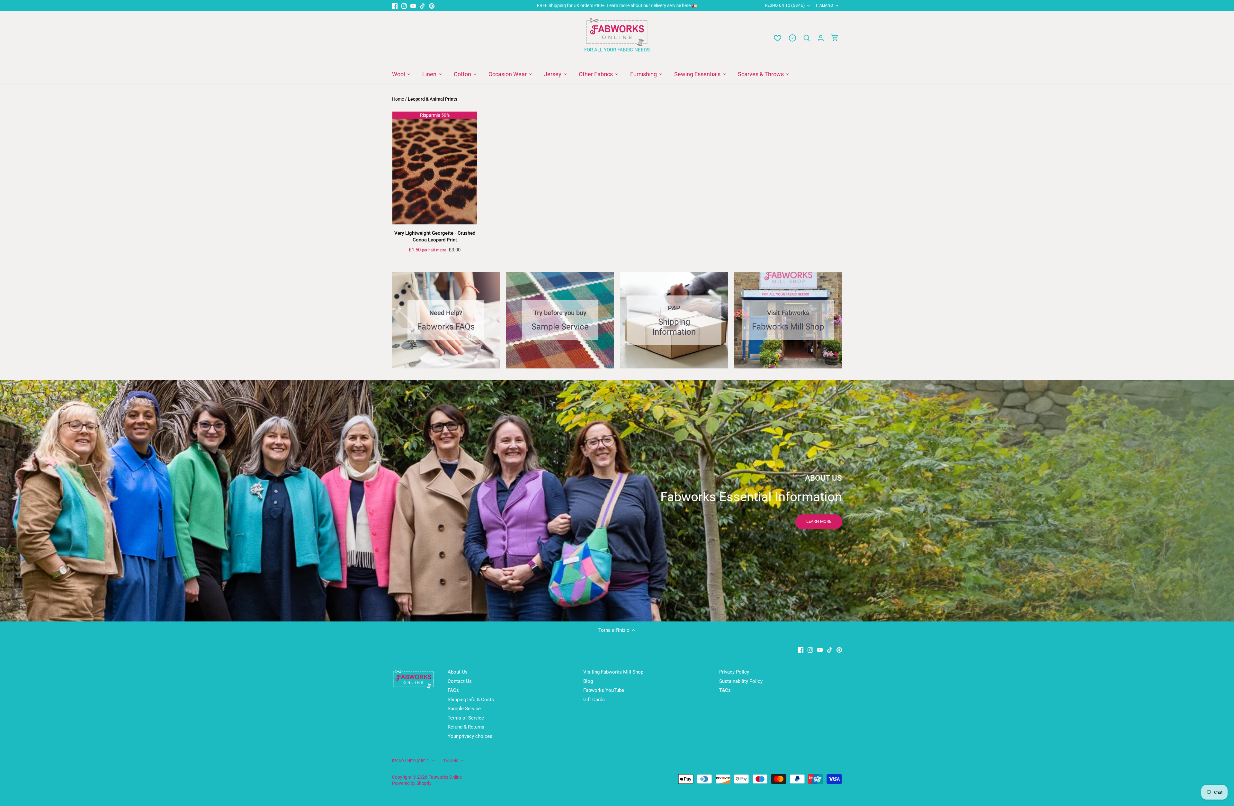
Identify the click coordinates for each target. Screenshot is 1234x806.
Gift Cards (594, 699)
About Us (458, 672)
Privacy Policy (734, 672)
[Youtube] (413, 5)
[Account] (821, 38)
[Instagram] (404, 5)
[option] (617, 500)
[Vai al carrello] (835, 38)
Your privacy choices (470, 736)
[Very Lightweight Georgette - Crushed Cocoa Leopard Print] (434, 168)
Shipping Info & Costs (471, 699)
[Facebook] (395, 5)
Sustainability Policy (741, 681)
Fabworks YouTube (603, 690)
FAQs (453, 690)
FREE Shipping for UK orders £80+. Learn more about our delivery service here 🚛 (617, 5)
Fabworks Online (445, 777)
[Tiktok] (422, 5)
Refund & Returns (466, 727)
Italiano (824, 5)
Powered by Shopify (412, 783)
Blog (588, 681)
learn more (818, 521)
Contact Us (460, 681)
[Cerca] (807, 38)
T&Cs (725, 690)
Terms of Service (466, 718)
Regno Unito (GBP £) (785, 5)
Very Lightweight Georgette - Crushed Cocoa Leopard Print (434, 236)
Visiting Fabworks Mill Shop (613, 672)
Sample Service (464, 708)
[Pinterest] (431, 5)
